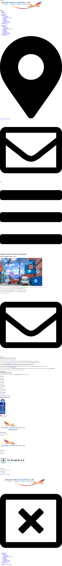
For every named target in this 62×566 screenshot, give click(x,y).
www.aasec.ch (2, 453)
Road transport (5, 31)
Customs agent (4, 15)
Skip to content (2, 0)
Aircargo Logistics (4, 25)
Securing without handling (6, 22)
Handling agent (4, 34)
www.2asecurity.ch (2, 471)
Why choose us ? (4, 14)
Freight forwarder (4, 18)
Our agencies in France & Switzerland (7, 564)
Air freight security (4, 20)
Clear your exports (5, 28)
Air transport (5, 19)
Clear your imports (5, 16)
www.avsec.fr (2, 435)
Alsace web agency (2, 474)
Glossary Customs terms (5, 23)
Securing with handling (6, 21)
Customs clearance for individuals (7, 17)
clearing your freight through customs (10, 362)
